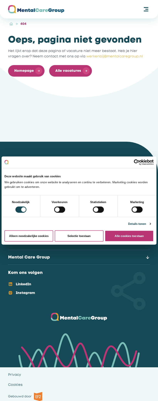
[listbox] (76, 288)
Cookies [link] (15, 384)
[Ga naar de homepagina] (36, 9)
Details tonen (137, 223)
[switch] (59, 209)
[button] (26, 71)
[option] (76, 284)
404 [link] (23, 24)
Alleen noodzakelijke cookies (29, 236)
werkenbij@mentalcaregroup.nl (114, 56)
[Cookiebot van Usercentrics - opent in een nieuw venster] (137, 162)
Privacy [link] (14, 374)
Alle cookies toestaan (129, 236)
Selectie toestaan (79, 236)
